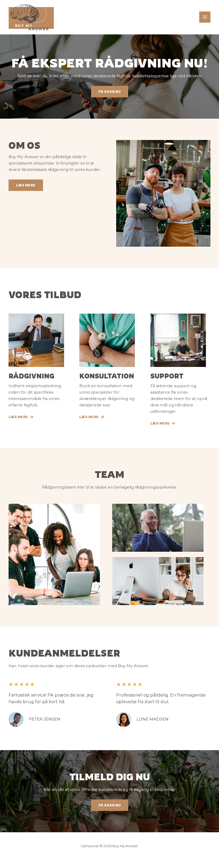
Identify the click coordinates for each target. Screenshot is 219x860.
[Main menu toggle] (204, 17)
